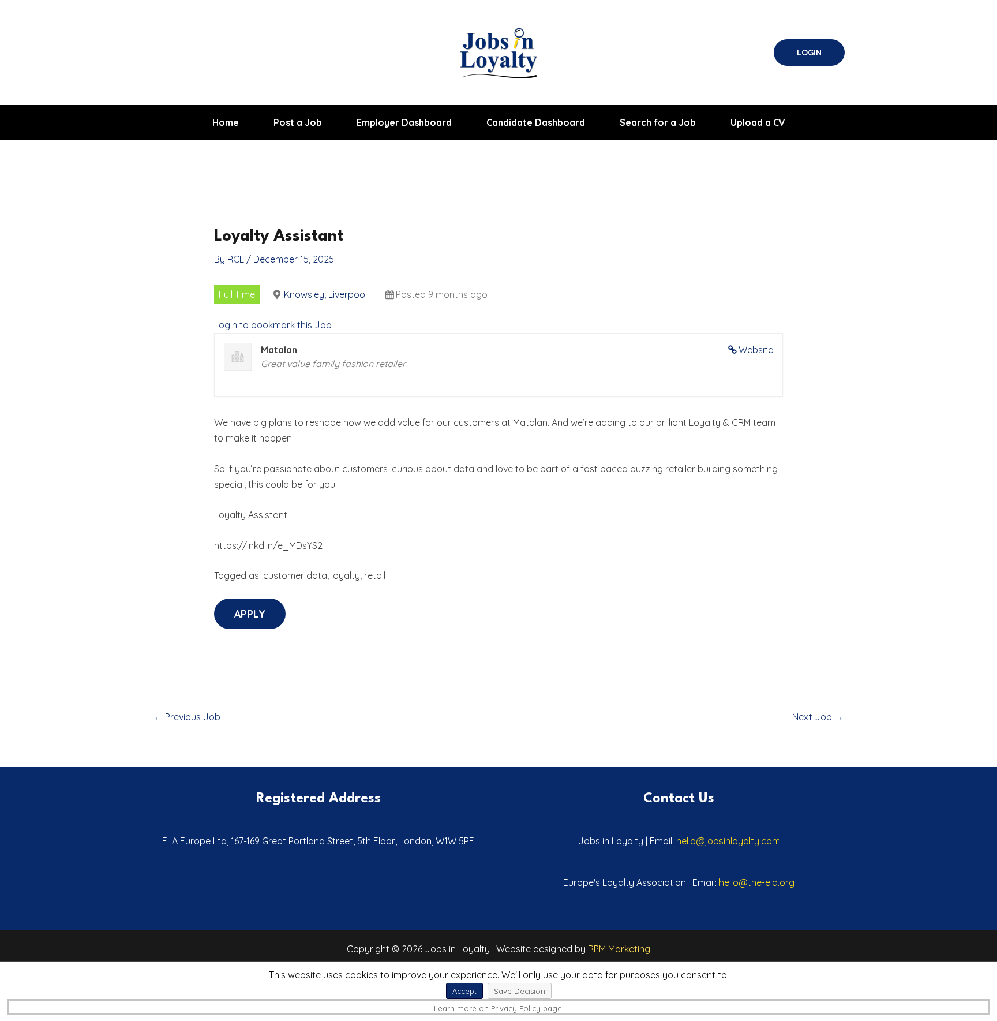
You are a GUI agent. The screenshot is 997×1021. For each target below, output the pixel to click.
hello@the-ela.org (756, 882)
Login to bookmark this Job (273, 325)
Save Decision (519, 991)
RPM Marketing (619, 949)
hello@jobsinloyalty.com (728, 841)
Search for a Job (658, 122)
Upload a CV (757, 122)
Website (756, 350)
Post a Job (297, 122)
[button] (809, 52)
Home (225, 122)
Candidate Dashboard (535, 122)
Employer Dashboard (404, 122)
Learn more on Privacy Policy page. (499, 1008)
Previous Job (186, 717)
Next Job (818, 717)
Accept (464, 991)
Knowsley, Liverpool (325, 294)
